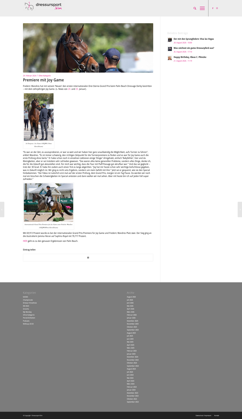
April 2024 (130, 381)
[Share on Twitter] (88, 257)
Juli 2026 (130, 300)
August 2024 (131, 369)
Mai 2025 (130, 342)
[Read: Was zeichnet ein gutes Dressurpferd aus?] (169, 48)
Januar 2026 (131, 317)
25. (77, 88)
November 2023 (133, 396)
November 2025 (133, 324)
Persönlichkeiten (29, 317)
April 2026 (130, 309)
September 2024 (133, 366)
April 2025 (130, 345)
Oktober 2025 (132, 327)
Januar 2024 (131, 390)
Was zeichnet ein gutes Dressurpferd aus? (194, 48)
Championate (28, 300)
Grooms (26, 309)
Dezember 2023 (132, 393)
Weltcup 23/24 (28, 324)
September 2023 (133, 402)
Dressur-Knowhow (30, 303)
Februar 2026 (132, 315)
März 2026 (130, 312)
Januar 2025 (131, 354)
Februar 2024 (132, 387)
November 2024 (133, 360)
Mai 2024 (130, 378)
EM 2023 (26, 306)
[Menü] (201, 8)
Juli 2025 (130, 336)
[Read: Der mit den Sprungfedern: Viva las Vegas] (169, 39)
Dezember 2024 (132, 357)
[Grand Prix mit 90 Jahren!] (2, 209)
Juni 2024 (130, 375)
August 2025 (131, 333)
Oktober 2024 (132, 363)
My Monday (27, 312)
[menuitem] (195, 8)
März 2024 (130, 383)
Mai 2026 (130, 306)
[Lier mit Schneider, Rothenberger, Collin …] (240, 209)
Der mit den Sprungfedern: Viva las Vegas (194, 38)
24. (69, 88)
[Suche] (195, 8)
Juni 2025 (130, 339)
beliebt (25, 297)
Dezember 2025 (132, 321)
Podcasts (26, 321)
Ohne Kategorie (45, 75)
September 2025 (133, 330)
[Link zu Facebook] (213, 8)
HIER (25, 241)
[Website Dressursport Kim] (44, 8)
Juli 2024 (130, 372)
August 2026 (131, 297)
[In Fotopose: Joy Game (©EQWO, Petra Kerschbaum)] (88, 48)
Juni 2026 (130, 303)
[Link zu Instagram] (217, 8)
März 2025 (130, 348)
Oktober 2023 (132, 399)
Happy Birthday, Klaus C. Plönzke (190, 57)
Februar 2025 (132, 350)
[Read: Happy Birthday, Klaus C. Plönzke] (169, 58)
